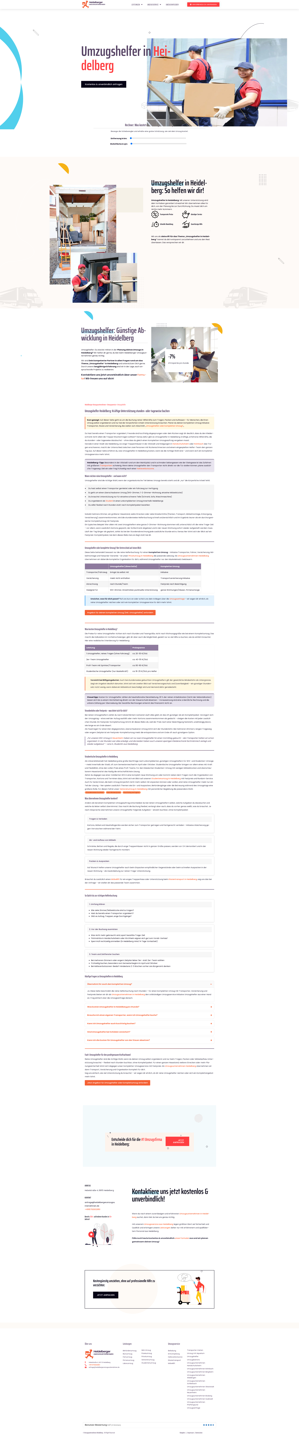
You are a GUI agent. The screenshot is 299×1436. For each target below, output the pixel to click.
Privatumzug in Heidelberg (141, 555)
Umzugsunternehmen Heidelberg (193, 555)
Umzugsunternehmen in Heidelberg (128, 994)
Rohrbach (198, 444)
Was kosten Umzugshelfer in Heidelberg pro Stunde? (113, 1006)
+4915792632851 (92, 1209)
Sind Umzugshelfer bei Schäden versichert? (108, 1032)
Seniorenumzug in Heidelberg (133, 789)
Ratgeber (182, 1432)
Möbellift (115, 879)
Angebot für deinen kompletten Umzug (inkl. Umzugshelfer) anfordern (120, 612)
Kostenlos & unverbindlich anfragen (103, 84)
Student (109, 501)
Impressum (190, 1432)
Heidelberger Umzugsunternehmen (95, 404)
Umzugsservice (152, 4)
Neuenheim (117, 738)
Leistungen (136, 4)
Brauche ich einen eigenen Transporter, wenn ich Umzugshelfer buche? (122, 1015)
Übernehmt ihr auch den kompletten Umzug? (109, 984)
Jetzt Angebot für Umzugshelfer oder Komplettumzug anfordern (117, 1082)
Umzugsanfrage (177, 598)
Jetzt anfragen (178, 1141)
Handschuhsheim (181, 444)
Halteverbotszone (145, 468)
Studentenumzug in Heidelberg (166, 778)
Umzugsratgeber (172, 4)
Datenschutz (198, 1432)
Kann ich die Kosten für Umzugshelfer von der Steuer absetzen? (118, 1040)
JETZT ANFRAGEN (105, 1295)
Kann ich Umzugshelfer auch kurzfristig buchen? (111, 1023)
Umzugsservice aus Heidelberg (158, 1224)
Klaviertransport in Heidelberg (183, 879)
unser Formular (182, 1238)
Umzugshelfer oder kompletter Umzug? (164, 426)
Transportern (106, 465)
